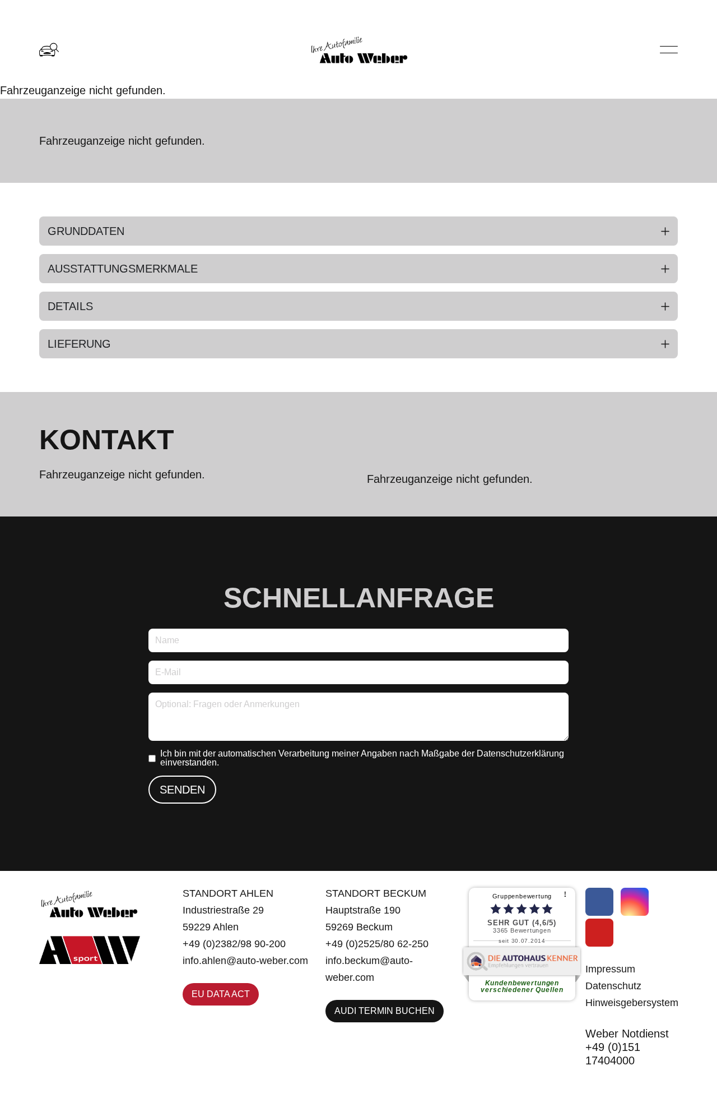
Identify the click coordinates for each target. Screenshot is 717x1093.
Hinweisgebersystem (631, 1002)
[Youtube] (599, 933)
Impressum (610, 969)
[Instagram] (635, 902)
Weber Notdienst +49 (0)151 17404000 (627, 1047)
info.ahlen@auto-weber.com (245, 960)
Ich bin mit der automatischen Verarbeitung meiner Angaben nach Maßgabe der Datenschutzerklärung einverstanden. (362, 758)
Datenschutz (613, 985)
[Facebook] (599, 902)
